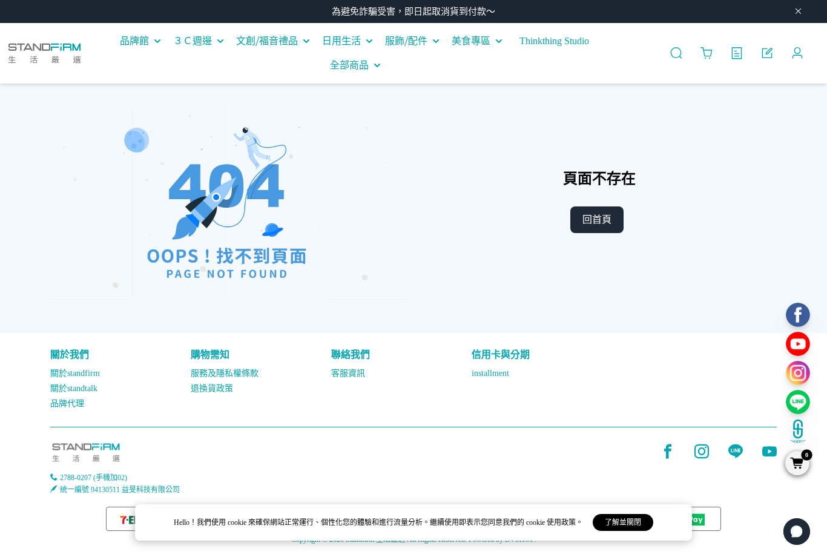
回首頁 (596, 219)
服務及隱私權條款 (225, 373)
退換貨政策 (212, 388)
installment (490, 373)
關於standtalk (73, 388)
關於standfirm (75, 373)
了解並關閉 (623, 522)
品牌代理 (67, 403)
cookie (238, 522)
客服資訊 (348, 373)
